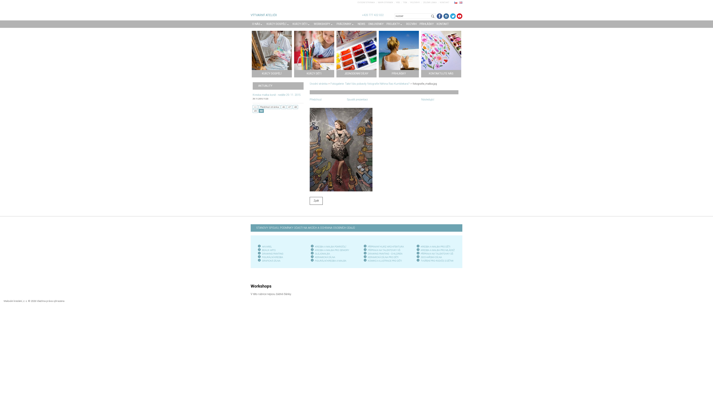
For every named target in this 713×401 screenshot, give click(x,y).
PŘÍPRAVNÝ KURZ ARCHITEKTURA (386, 246)
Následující (427, 99)
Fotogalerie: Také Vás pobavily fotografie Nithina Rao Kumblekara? (370, 83)
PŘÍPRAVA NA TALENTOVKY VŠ (384, 250)
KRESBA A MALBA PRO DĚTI (435, 246)
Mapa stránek (385, 2)
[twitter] (453, 16)
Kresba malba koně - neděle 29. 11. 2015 (277, 95)
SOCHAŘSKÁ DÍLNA (431, 257)
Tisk (405, 2)
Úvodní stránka (366, 2)
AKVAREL (267, 246)
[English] (460, 2)
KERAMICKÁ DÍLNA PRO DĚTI (383, 257)
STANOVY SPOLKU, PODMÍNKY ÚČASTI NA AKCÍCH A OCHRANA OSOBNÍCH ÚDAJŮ (305, 227)
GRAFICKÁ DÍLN (270, 260)
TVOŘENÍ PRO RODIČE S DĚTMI (437, 260)
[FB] (439, 16)
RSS (398, 2)
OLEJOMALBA (322, 253)
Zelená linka (430, 2)
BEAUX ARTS (269, 250)
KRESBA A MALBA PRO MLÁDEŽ (438, 250)
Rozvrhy (415, 2)
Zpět (316, 200)
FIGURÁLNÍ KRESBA (272, 257)
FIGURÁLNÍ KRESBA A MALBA (330, 260)
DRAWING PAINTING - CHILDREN (385, 253)
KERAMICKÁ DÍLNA (325, 257)
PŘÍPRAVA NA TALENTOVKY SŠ (437, 253)
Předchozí (316, 99)
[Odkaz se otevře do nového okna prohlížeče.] (341, 149)
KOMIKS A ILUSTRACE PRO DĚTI (385, 260)
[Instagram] (446, 16)
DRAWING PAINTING (272, 253)
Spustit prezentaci (357, 99)
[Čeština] (455, 2)
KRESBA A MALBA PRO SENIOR (331, 250)
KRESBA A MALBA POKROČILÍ (330, 246)
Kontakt (444, 2)
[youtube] (459, 16)
